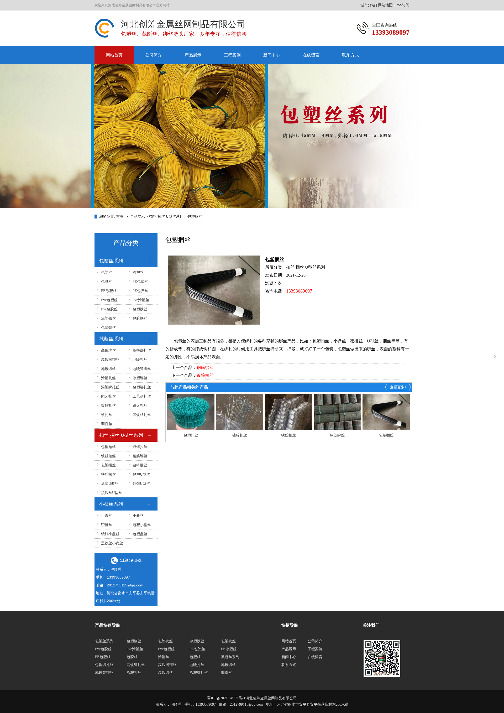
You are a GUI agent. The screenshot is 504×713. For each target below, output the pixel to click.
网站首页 (114, 55)
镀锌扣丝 (140, 447)
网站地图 (385, 5)
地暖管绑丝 (142, 369)
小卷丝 (138, 516)
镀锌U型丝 (141, 484)
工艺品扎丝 (142, 396)
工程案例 (232, 55)
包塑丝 (106, 272)
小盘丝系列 (111, 504)
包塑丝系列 (111, 260)
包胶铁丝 (140, 318)
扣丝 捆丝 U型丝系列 (121, 435)
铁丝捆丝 (108, 474)
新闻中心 (271, 55)
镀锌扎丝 (108, 406)
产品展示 (193, 55)
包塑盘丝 (140, 534)
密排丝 (106, 525)
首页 (120, 216)
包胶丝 (106, 282)
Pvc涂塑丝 (141, 300)
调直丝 (106, 424)
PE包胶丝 (140, 291)
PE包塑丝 (140, 282)
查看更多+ (398, 387)
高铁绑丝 (108, 350)
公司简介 (153, 55)
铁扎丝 (106, 415)
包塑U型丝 (141, 474)
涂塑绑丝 (140, 378)
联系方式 (350, 55)
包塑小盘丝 (142, 525)
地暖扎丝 (140, 360)
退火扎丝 (140, 406)
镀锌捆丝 (140, 465)
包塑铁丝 (140, 309)
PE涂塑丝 (109, 291)
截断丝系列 (111, 338)
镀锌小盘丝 (110, 534)
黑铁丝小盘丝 (112, 543)
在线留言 (311, 55)
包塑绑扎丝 (142, 387)
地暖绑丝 (108, 369)
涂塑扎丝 (108, 378)
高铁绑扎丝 (142, 350)
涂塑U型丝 (109, 484)
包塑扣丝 (108, 447)
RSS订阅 (403, 5)
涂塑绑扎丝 (110, 387)
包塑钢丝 (108, 328)
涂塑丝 (138, 272)
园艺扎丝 (108, 396)
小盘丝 (106, 516)
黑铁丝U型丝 (111, 493)
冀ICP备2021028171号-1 (226, 698)
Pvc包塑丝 (109, 300)
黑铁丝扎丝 (142, 415)
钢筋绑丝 (140, 456)
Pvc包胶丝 (109, 309)
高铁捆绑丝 (110, 360)
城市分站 (367, 5)
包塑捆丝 (108, 465)
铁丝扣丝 (108, 456)
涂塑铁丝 (108, 318)
